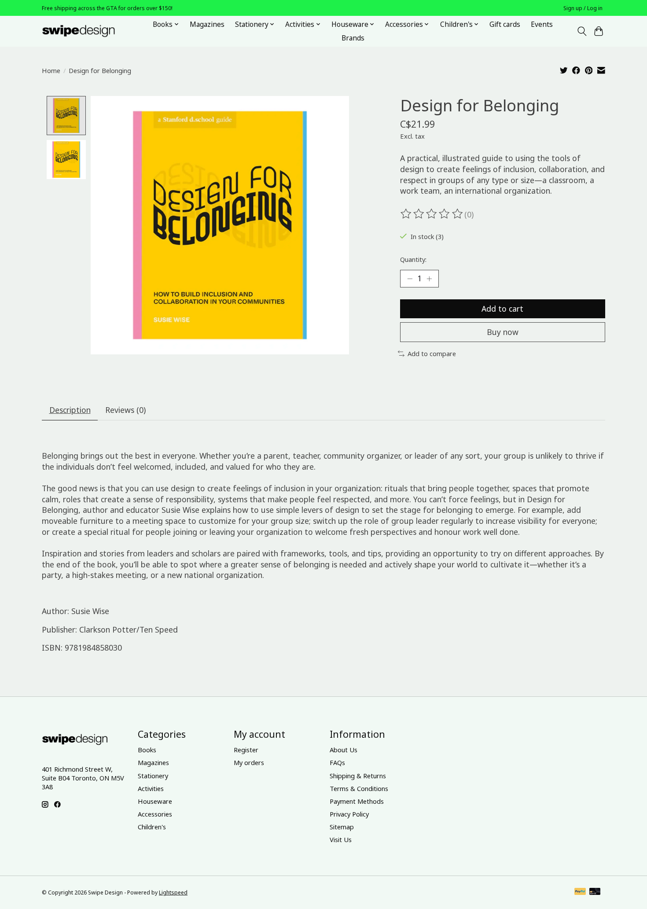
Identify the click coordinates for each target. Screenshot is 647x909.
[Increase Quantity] (429, 278)
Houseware (155, 801)
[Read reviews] (432, 214)
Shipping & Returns (358, 775)
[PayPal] (580, 892)
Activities (151, 788)
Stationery (153, 775)
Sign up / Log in (583, 8)
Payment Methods (357, 801)
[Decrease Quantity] (410, 278)
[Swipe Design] (88, 31)
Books (147, 749)
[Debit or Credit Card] (595, 892)
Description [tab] (70, 410)
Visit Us (341, 839)
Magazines (207, 24)
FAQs (337, 762)
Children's (152, 826)
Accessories (155, 814)
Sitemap (342, 826)
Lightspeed (173, 892)
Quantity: (413, 259)
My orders (249, 762)
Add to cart (502, 308)
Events (542, 24)
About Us (343, 749)
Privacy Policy (349, 814)
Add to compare (432, 353)
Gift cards (504, 24)
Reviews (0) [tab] (125, 410)
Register (246, 749)
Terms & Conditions (359, 788)
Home (51, 70)
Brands (353, 38)
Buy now (502, 332)
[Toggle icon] (581, 31)
